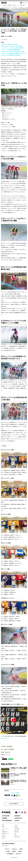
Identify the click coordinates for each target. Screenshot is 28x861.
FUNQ (3, 824)
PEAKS (3, 826)
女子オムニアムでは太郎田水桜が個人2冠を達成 (11, 55)
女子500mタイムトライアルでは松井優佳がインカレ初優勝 (13, 51)
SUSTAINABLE (7, 820)
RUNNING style (4, 831)
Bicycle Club (6, 7)
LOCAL (16, 820)
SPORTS (17, 816)
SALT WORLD (16, 828)
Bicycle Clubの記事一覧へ (14, 803)
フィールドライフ (5, 828)
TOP (2, 7)
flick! (15, 833)
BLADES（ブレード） (6, 833)
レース (6, 749)
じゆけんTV (4, 835)
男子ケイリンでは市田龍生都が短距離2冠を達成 (11, 49)
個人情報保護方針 (10, 853)
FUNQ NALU (16, 831)
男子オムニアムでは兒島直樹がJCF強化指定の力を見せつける (13, 53)
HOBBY (4, 818)
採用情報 (14, 851)
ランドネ (16, 824)
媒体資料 (8, 851)
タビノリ (3, 838)
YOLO (3, 845)
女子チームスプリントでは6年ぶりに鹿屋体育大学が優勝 (12, 47)
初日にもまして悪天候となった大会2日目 (10, 44)
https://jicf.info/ (4, 738)
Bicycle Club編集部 (15, 792)
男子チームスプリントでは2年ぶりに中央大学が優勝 (12, 46)
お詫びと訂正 (18, 853)
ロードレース (9, 746)
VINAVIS (15, 826)
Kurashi (6, 845)
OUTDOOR (5, 816)
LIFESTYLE (18, 818)
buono (15, 835)
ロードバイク (11, 749)
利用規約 (19, 851)
